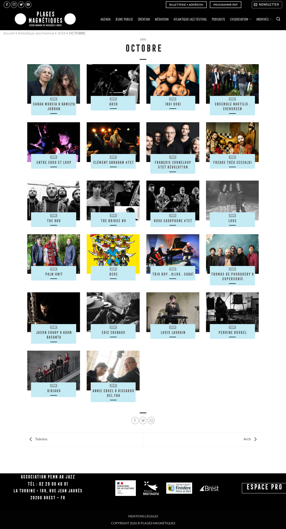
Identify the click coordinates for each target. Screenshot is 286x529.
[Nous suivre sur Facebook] (7, 4)
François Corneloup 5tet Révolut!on (172, 164)
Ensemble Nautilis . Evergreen (232, 106)
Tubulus (40, 439)
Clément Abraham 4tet (113, 162)
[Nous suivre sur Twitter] (21, 4)
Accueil (9, 33)
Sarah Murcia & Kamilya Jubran (54, 106)
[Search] (278, 19)
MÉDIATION (162, 19)
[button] (267, 4)
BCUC (113, 274)
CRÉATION (144, 19)
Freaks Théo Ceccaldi (232, 162)
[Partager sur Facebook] (135, 420)
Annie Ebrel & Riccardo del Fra (113, 393)
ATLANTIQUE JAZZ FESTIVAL (190, 19)
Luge (232, 221)
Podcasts (218, 19)
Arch (113, 104)
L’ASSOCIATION (239, 19)
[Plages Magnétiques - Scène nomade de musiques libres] (43, 19)
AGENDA (106, 19)
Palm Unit (54, 274)
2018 (61, 33)
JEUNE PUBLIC (124, 19)
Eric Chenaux (113, 332)
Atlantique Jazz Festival (36, 33)
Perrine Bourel (232, 332)
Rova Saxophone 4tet (173, 221)
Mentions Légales (143, 516)
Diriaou (54, 391)
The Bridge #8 (113, 221)
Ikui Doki (173, 104)
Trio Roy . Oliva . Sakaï (172, 274)
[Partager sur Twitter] (143, 420)
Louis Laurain (172, 332)
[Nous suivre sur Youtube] (28, 4)
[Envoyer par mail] (151, 420)
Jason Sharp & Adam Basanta (54, 335)
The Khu (54, 221)
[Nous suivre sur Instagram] (14, 4)
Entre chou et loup (53, 162)
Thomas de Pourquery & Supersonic (232, 276)
